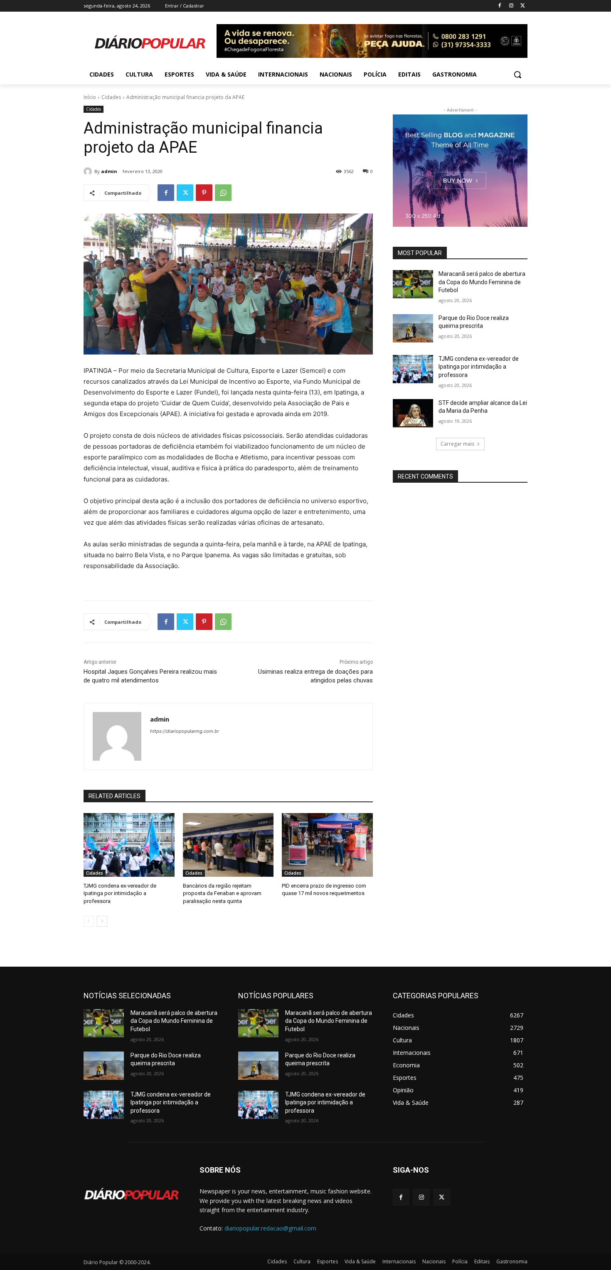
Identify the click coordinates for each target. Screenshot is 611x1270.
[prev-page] (89, 921)
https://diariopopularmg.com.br (184, 731)
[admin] (89, 171)
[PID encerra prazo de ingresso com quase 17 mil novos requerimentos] (327, 845)
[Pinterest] (204, 192)
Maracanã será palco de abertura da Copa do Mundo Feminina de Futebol (482, 281)
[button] (517, 74)
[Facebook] (500, 6)
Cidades (111, 97)
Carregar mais (457, 443)
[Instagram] (511, 6)
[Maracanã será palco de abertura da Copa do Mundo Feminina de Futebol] (413, 284)
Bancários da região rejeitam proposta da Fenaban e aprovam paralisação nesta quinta (222, 893)
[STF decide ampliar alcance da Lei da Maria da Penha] (413, 413)
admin (109, 171)
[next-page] (102, 921)
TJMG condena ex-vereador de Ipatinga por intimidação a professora (120, 893)
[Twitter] (522, 6)
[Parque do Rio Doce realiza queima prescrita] (413, 328)
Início (90, 97)
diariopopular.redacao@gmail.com (270, 1228)
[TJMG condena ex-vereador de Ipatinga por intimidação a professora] (129, 845)
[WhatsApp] (223, 192)
